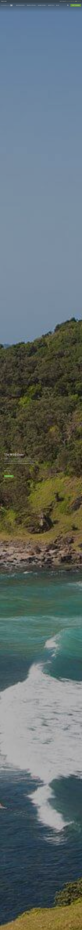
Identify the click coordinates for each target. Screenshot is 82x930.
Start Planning (76, 5)
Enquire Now (8, 476)
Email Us (79, 1)
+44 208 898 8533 (71, 1)
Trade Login (3, 1)
